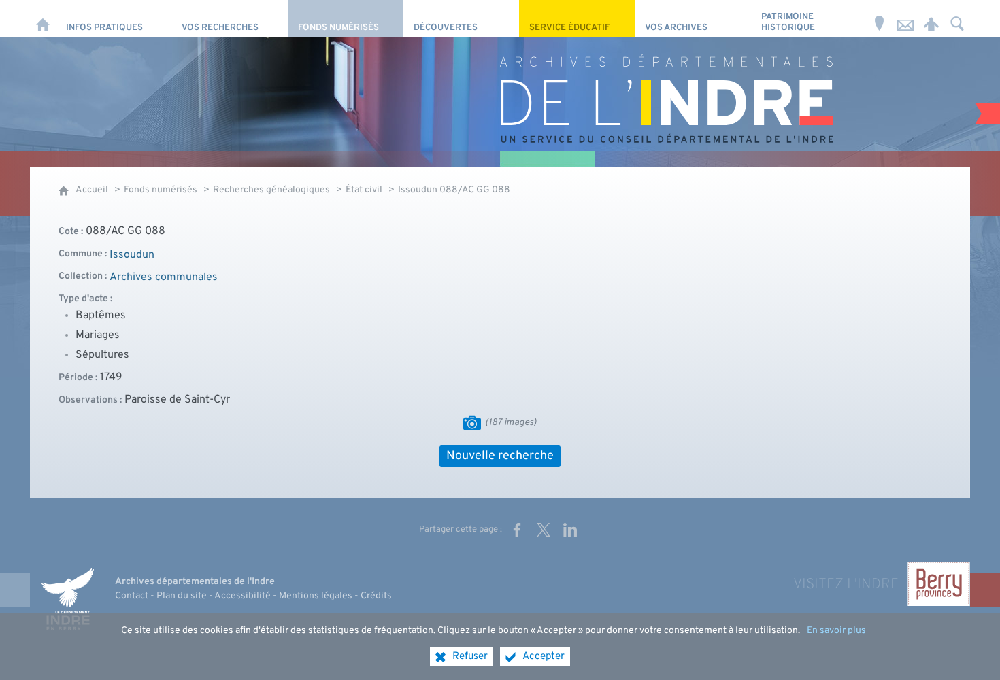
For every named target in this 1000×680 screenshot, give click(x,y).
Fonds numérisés (160, 190)
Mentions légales (315, 596)
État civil (364, 190)
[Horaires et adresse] (880, 18)
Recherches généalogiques (271, 190)
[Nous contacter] (905, 18)
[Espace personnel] (931, 18)
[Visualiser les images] (472, 423)
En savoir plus (836, 631)
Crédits (376, 596)
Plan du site (181, 596)
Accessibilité (242, 596)
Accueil (92, 190)
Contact (131, 596)
